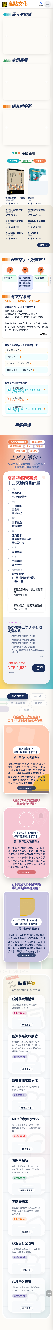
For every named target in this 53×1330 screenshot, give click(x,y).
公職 (26, 738)
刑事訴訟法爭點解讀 (26, 912)
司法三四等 (37, 470)
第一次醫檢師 (24, 309)
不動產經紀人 (26, 398)
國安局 (15, 537)
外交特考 (17, 563)
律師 (17, 378)
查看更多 (44, 362)
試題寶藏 (26, 1177)
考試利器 (26, 1298)
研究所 (33, 479)
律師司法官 (15, 474)
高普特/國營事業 (18, 470)
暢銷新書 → (31, 153)
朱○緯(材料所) (18, 427)
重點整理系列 (20, 623)
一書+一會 (17, 609)
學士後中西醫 (23, 391)
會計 (28, 474)
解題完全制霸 (20, 637)
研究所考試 (39, 306)
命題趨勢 (26, 1259)
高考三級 (17, 550)
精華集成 (26, 1052)
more (41, 684)
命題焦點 (26, 1097)
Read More (25, 816)
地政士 (16, 398)
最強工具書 (26, 1135)
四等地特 (17, 592)
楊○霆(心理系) (26, 417)
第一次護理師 (24, 306)
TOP (49, 1293)
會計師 (10, 378)
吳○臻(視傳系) (26, 437)
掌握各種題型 (26, 1218)
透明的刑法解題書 (26, 745)
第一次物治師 (24, 311)
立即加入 (40, 696)
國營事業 (17, 579)
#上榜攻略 (21, 329)
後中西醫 (20, 479)
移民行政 (17, 541)
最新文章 (18, 1041)
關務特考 (17, 521)
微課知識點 (18, 602)
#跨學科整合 (34, 329)
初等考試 (7, 306)
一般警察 (17, 534)
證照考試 (26, 161)
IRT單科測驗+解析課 (23, 605)
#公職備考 (9, 329)
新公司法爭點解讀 (26, 828)
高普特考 (13, 161)
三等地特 (17, 589)
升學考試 (39, 161)
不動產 (39, 474)
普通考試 (17, 554)
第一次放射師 (24, 314)
